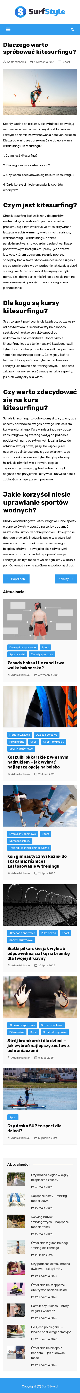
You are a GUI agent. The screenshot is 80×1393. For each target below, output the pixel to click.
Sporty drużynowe (21, 748)
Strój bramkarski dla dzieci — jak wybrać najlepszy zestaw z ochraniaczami (38, 1045)
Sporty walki (17, 654)
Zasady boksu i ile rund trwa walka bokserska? (35, 665)
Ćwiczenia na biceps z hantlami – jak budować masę (48, 1353)
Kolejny (64, 579)
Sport (66, 61)
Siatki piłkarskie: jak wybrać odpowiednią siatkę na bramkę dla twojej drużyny (38, 953)
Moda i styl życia (19, 734)
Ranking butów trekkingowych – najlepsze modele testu (50, 1222)
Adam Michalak (16, 61)
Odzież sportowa (46, 734)
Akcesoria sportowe (22, 933)
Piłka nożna (16, 741)
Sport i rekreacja (53, 741)
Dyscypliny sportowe (22, 647)
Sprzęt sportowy (19, 840)
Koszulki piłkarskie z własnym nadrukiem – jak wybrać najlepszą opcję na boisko (38, 762)
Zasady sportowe (42, 654)
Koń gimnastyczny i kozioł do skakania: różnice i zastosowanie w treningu (37, 861)
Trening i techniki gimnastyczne (29, 847)
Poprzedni (18, 579)
